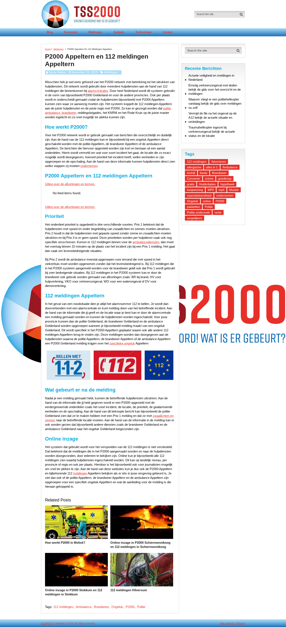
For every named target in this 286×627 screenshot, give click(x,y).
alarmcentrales (98, 91)
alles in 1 (212, 167)
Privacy (241, 623)
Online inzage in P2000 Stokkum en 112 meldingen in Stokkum (73, 592)
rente (218, 212)
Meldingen (95, 32)
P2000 (130, 607)
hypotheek (227, 184)
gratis (190, 184)
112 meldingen (63, 607)
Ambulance (83, 607)
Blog (50, 32)
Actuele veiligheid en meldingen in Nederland (211, 77)
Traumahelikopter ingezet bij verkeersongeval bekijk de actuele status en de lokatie (211, 131)
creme (209, 178)
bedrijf (191, 173)
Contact (168, 32)
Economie (70, 32)
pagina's (230, 623)
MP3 (211, 189)
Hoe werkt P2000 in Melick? (65, 542)
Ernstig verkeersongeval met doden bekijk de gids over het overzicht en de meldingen (214, 89)
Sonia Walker (57, 72)
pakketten (193, 206)
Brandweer (101, 607)
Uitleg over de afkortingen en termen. (70, 184)
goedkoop (224, 178)
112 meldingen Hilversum (128, 590)
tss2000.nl (47, 623)
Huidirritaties (207, 184)
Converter (193, 178)
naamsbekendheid (199, 195)
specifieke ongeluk (122, 343)
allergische (194, 167)
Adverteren (218, 161)
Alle (222, 623)
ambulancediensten (146, 242)
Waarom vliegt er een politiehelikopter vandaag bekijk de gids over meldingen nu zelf (214, 103)
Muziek (234, 189)
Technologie (143, 32)
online (207, 201)
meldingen (80, 473)
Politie (141, 607)
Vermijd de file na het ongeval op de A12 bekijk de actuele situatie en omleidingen (212, 117)
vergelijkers (194, 218)
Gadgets (118, 32)
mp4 (221, 189)
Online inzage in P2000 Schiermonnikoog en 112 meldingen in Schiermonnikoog (140, 545)
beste (203, 173)
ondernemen (89, 166)
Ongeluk (117, 607)
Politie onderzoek (198, 212)
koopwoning (195, 189)
